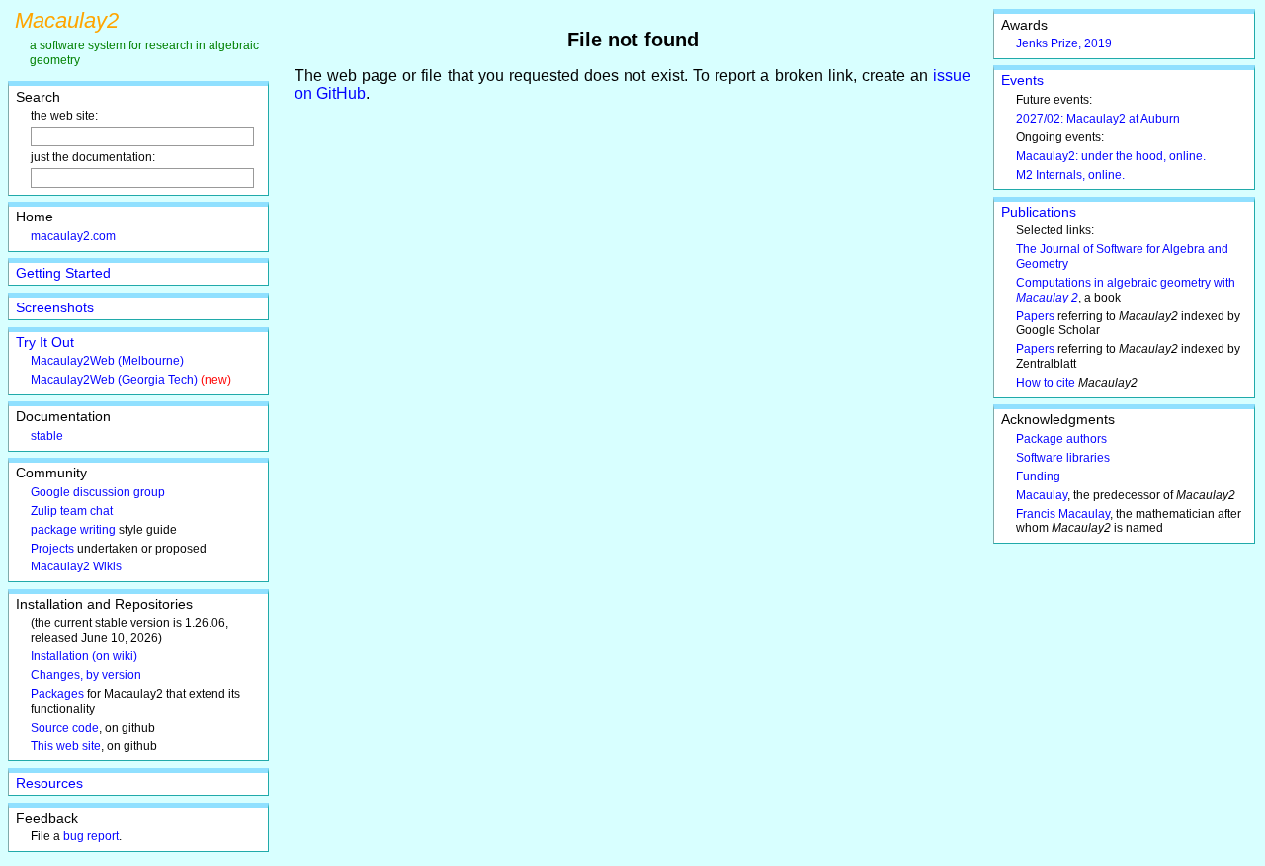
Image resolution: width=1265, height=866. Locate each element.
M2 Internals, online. (1070, 175)
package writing (73, 530)
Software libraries (1063, 458)
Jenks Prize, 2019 (1064, 43)
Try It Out (45, 342)
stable (47, 436)
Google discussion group (98, 492)
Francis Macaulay (1063, 514)
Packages (57, 694)
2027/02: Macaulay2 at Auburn (1098, 119)
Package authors (1061, 439)
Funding (1038, 476)
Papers (1035, 316)
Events (1022, 80)
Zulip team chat (72, 511)
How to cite (1045, 383)
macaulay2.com (73, 236)
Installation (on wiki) (84, 656)
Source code (65, 728)
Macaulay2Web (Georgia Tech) (114, 380)
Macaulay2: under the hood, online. (1111, 156)
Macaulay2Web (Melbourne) (107, 361)
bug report (91, 836)
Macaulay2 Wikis (76, 566)
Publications (1038, 211)
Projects (52, 549)
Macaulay (1041, 495)
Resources (49, 783)
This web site (66, 746)
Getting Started (63, 273)
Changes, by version (86, 675)
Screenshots (55, 307)
